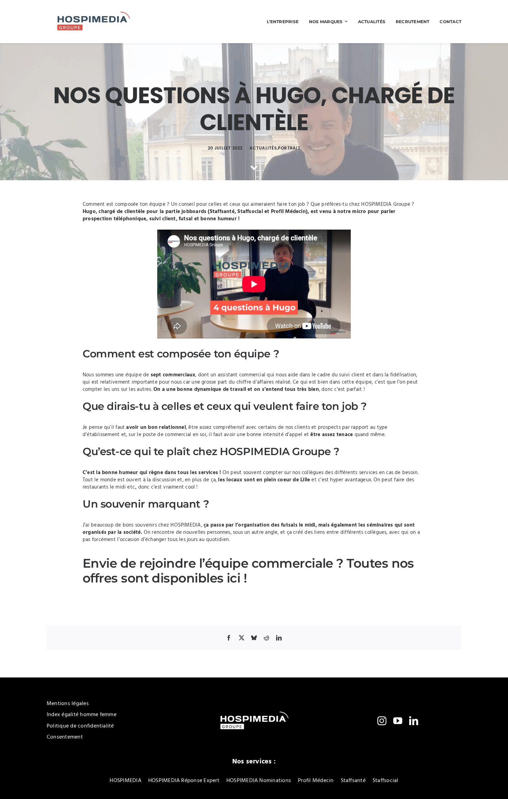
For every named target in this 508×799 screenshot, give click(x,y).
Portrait (289, 148)
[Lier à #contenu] (254, 167)
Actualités (263, 148)
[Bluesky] (254, 637)
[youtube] (397, 720)
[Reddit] (266, 637)
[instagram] (381, 720)
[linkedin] (413, 720)
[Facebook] (229, 637)
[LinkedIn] (279, 637)
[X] (241, 637)
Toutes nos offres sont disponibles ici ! (248, 571)
